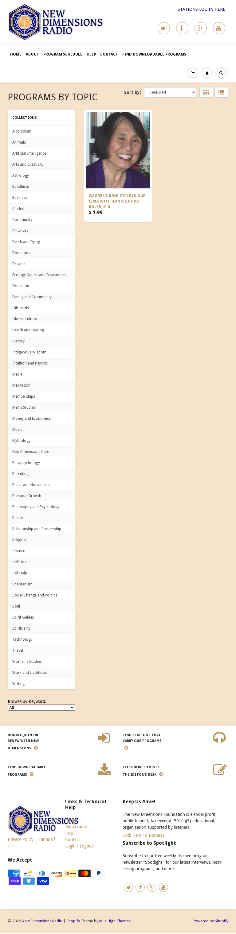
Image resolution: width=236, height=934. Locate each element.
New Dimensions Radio (42, 921)
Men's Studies (23, 407)
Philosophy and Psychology (35, 507)
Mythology (21, 440)
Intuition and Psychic (30, 363)
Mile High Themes (115, 921)
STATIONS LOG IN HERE (201, 9)
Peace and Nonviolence (31, 485)
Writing (18, 683)
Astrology (20, 175)
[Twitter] (164, 28)
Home (16, 54)
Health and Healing (28, 330)
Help (91, 54)
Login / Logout (79, 845)
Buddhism (20, 186)
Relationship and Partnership (36, 529)
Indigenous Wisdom (29, 352)
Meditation (21, 385)
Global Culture (24, 319)
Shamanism (22, 584)
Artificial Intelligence (29, 153)
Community (22, 220)
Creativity (20, 231)
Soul (16, 606)
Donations (21, 253)
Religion (19, 540)
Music (17, 429)
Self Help (19, 562)
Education (20, 286)
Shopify (73, 921)
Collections (24, 118)
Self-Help (19, 573)
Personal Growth (26, 496)
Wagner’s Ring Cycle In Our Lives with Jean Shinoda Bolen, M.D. (117, 201)
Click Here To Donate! (143, 835)
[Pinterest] (201, 28)
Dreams (19, 264)
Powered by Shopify (210, 921)
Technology (22, 639)
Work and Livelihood (29, 672)
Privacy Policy (20, 839)
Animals (19, 142)
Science (18, 551)
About (32, 54)
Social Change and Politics (34, 595)
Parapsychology (26, 463)
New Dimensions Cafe (30, 452)
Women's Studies (26, 661)
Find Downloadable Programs (154, 54)
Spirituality (21, 628)
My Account (76, 826)
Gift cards (20, 308)
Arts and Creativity (27, 164)
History (18, 341)
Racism (18, 518)
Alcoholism (21, 131)
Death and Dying (26, 242)
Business (19, 197)
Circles (18, 208)
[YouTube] (219, 28)
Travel (17, 650)
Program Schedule (62, 54)
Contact (109, 54)
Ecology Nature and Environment (40, 275)
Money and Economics (31, 418)
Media (17, 374)
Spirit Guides (23, 617)
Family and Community (32, 297)
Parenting (20, 474)
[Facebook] (182, 28)
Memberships (23, 396)
